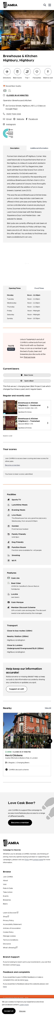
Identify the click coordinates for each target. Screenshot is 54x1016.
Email (8, 119)
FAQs (26, 859)
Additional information (39, 148)
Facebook (33, 119)
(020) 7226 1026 (13, 114)
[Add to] (46, 717)
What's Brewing (9, 947)
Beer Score (28, 375)
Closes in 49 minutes (17, 95)
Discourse (7, 944)
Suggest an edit (16, 689)
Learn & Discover (10, 913)
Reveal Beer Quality (13, 86)
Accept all (8, 1011)
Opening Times (15, 288)
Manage (22, 1011)
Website (20, 119)
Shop (5, 916)
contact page (38, 859)
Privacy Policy (8, 920)
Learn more (24, 1004)
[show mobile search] (44, 5)
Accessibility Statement (12, 924)
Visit (4, 884)
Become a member (12, 465)
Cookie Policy (8, 932)
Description (14, 148)
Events (6, 896)
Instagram (11, 124)
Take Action (7, 892)
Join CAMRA (8, 877)
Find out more (29, 357)
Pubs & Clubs (8, 888)
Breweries (7, 900)
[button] (49, 740)
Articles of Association (12, 928)
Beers (5, 904)
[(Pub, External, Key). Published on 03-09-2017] (27, 744)
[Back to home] (10, 5)
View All (48, 708)
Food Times (39, 288)
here (18, 965)
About (5, 880)
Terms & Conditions (10, 940)
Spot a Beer (29, 381)
